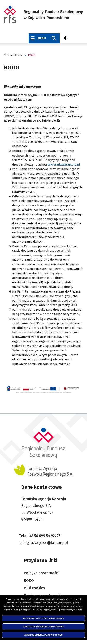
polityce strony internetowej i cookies (64, 609)
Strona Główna (13, 55)
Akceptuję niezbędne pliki (43, 626)
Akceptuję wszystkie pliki (43, 618)
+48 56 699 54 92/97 (43, 536)
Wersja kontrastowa (66, 38)
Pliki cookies (34, 588)
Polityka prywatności (41, 573)
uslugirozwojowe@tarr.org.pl (43, 542)
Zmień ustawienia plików (43, 635)
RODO (29, 580)
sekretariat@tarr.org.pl (64, 164)
